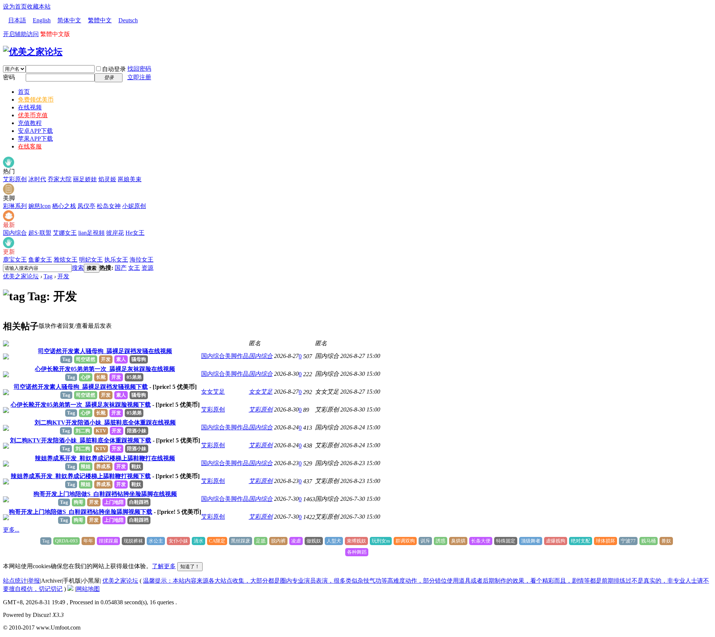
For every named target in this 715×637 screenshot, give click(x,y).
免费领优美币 (36, 99)
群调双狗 (405, 541)
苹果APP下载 (35, 138)
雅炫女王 (65, 259)
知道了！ (190, 566)
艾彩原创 (15, 179)
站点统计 (15, 580)
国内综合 (15, 233)
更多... (11, 529)
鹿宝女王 (15, 259)
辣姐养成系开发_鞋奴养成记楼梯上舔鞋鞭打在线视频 (105, 458)
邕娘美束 (130, 179)
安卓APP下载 (35, 131)
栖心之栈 (64, 206)
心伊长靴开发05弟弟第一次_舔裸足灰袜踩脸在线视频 (105, 369)
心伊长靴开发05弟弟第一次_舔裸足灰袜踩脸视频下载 (81, 404)
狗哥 (78, 502)
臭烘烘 (458, 541)
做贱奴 (313, 541)
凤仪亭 (86, 206)
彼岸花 (115, 233)
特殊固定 (505, 541)
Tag (48, 276)
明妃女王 (91, 259)
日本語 (17, 20)
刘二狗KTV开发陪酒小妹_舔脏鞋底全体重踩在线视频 (105, 422)
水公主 (156, 541)
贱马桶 (648, 541)
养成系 (103, 466)
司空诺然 (85, 359)
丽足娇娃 (85, 179)
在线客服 (30, 146)
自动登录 (114, 69)
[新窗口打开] (6, 344)
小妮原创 (134, 206)
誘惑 (440, 541)
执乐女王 (116, 259)
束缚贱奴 (356, 541)
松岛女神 (109, 206)
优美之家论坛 (21, 276)
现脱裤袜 (133, 541)
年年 (88, 541)
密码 (9, 77)
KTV (101, 430)
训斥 (425, 541)
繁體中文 (100, 20)
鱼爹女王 (40, 259)
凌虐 (296, 541)
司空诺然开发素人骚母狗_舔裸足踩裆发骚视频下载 (81, 387)
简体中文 (69, 20)
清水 (198, 541)
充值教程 (30, 123)
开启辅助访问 (21, 34)
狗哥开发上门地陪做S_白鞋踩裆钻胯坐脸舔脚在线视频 (105, 494)
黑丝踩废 (240, 541)
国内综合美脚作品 (225, 356)
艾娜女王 (65, 233)
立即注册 (139, 77)
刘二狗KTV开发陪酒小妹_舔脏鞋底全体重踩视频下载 (80, 440)
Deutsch (128, 20)
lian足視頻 (91, 233)
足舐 (261, 541)
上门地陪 (114, 502)
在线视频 (30, 107)
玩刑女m (381, 541)
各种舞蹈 (356, 552)
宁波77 (628, 541)
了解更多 (164, 566)
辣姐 (85, 466)
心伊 (85, 377)
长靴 (101, 377)
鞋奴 (136, 466)
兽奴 (666, 541)
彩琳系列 (15, 206)
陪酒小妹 (136, 430)
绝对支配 (580, 541)
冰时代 (37, 179)
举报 (34, 580)
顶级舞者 (530, 541)
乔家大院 (60, 179)
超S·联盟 (39, 233)
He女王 (134, 233)
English (42, 20)
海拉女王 (141, 259)
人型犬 (334, 541)
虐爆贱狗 (555, 541)
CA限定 (217, 541)
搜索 (78, 268)
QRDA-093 (66, 541)
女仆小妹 (178, 541)
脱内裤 (278, 541)
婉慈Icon (39, 206)
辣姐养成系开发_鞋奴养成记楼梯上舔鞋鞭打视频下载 (81, 476)
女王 (134, 268)
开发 (63, 276)
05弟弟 (134, 377)
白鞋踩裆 (139, 502)
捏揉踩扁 (108, 541)
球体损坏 (605, 541)
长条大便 (480, 541)
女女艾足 (213, 391)
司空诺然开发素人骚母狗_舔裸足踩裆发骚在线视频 (105, 351)
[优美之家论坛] (33, 52)
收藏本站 (39, 6)
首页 (24, 92)
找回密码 (139, 68)
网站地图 (88, 589)
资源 (147, 268)
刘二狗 (83, 430)
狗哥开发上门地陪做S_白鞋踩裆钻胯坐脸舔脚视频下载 (80, 512)
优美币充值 (33, 115)
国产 (121, 268)
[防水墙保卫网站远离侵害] (70, 589)
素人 (121, 359)
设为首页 (15, 6)
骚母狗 (138, 359)
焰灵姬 (107, 179)
